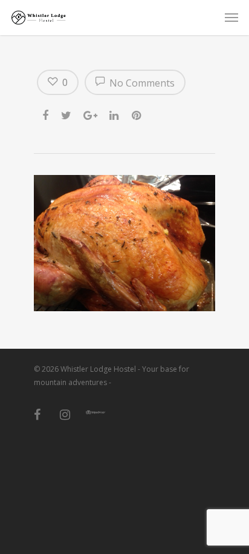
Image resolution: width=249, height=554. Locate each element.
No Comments (141, 83)
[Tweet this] (67, 113)
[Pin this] (137, 113)
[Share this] (46, 113)
